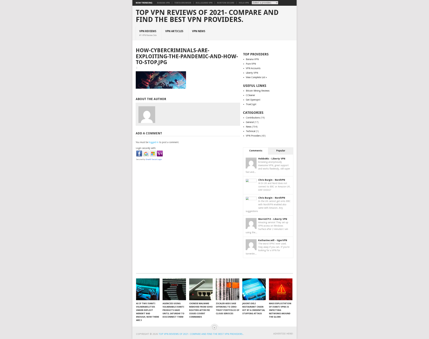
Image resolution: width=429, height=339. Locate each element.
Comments (255, 150)
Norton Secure (225, 3)
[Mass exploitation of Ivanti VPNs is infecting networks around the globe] (280, 289)
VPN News (198, 31)
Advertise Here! (283, 333)
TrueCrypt (251, 104)
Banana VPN (163, 3)
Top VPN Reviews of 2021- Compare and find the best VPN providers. (207, 16)
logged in (154, 142)
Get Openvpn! (253, 99)
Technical (250, 131)
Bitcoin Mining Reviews (257, 90)
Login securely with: (146, 148)
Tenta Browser (182, 3)
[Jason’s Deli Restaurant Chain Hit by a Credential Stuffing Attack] (254, 289)
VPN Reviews (148, 33)
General (250, 122)
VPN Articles (174, 31)
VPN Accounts (253, 68)
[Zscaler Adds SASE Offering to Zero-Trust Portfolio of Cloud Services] (227, 289)
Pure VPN (251, 63)
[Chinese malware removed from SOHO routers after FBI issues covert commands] (201, 289)
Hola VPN (244, 3)
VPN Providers (253, 135)
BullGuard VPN (204, 3)
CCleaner (250, 95)
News (248, 126)
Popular (280, 150)
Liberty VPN (252, 72)
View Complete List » (256, 77)
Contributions (253, 117)
